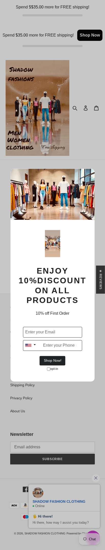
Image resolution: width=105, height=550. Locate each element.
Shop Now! (52, 360)
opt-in (54, 369)
